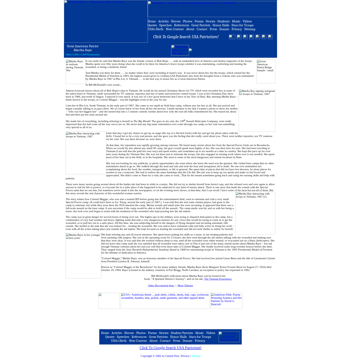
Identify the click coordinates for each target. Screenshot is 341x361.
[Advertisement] (234, 50)
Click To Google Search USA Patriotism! (171, 348)
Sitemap (196, 355)
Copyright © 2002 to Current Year (160, 355)
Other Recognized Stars (161, 285)
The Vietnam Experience (218, 279)
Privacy (185, 355)
